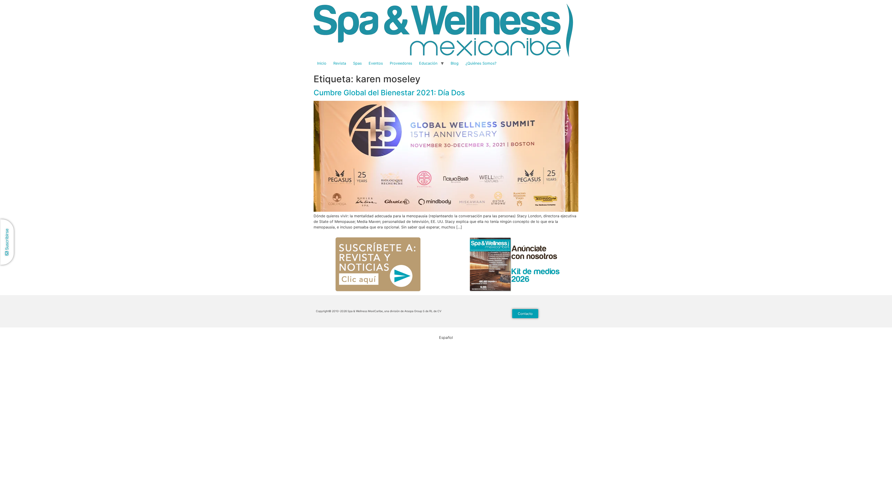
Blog (455, 63)
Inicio (321, 63)
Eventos (376, 63)
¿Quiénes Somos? (481, 63)
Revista (339, 63)
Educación (428, 63)
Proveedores (401, 63)
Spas (357, 63)
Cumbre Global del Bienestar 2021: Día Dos (389, 92)
